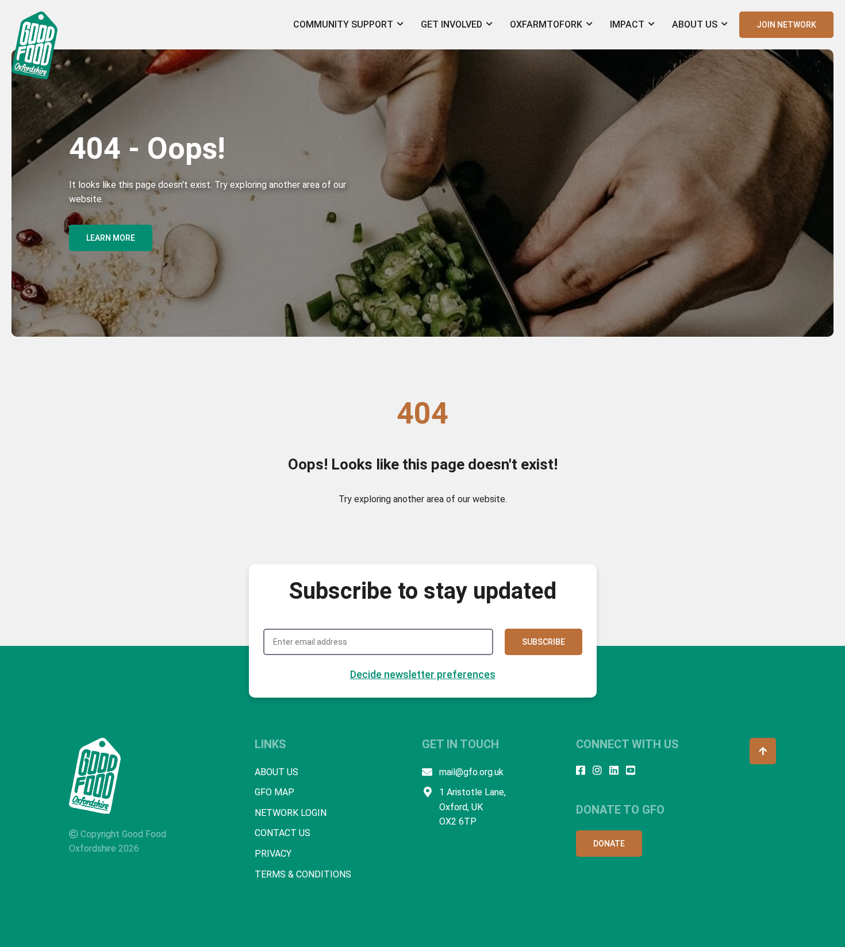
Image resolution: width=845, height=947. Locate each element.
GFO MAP (274, 792)
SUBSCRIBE (543, 641)
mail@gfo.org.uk (471, 772)
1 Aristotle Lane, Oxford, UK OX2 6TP (472, 807)
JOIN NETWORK (786, 24)
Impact (627, 24)
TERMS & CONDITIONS (303, 874)
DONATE (609, 843)
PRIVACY (273, 853)
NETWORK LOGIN (291, 812)
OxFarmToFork (546, 24)
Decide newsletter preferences (423, 674)
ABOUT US (276, 772)
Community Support (343, 24)
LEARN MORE (110, 237)
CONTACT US (282, 832)
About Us (694, 24)
